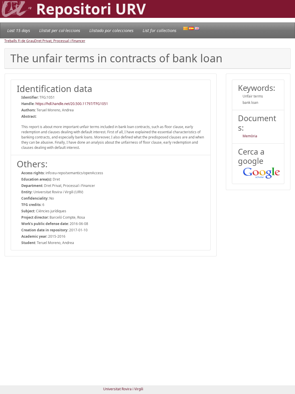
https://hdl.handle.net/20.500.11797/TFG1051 (71, 103)
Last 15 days (18, 30)
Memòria (250, 136)
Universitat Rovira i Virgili (123, 389)
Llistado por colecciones (111, 30)
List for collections (159, 30)
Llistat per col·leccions (59, 30)
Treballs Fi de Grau (19, 40)
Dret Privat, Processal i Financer (59, 40)
